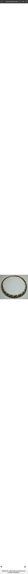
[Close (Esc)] (26, 1)
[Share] (23, 1)
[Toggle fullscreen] (19, 1)
